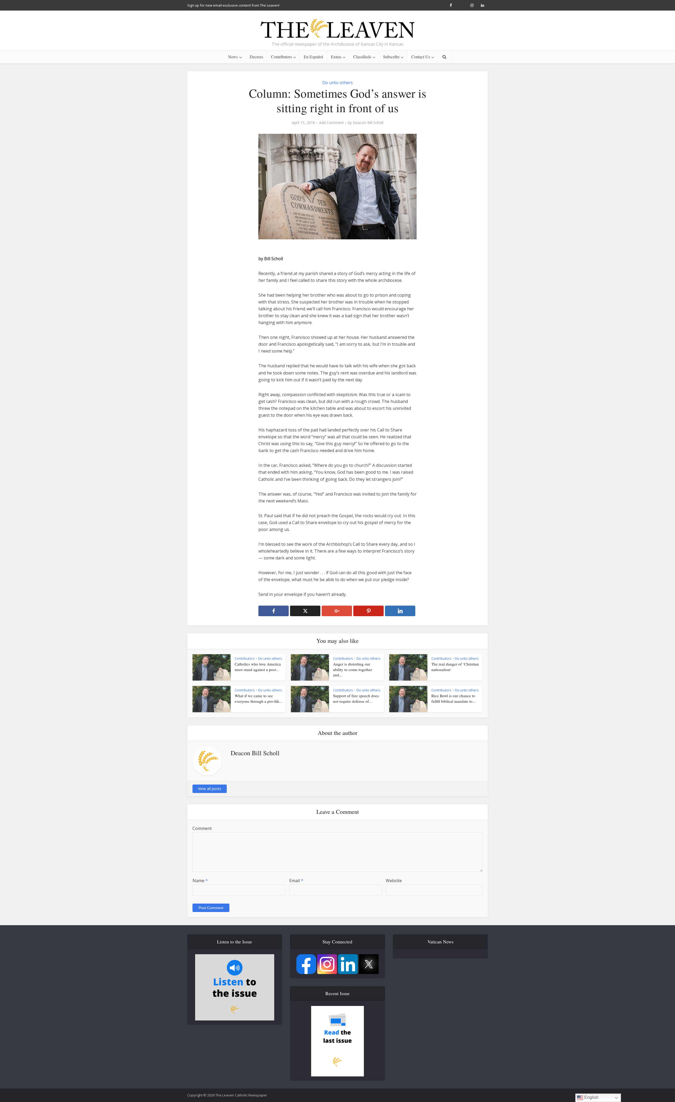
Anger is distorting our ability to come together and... (352, 669)
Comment (202, 828)
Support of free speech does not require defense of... (356, 698)
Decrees (256, 56)
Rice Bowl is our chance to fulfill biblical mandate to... (453, 698)
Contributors (281, 56)
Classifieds (362, 56)
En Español (313, 56)
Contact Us (420, 56)
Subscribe (391, 56)
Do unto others (337, 83)
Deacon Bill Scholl (368, 122)
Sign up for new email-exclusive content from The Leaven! (233, 5)
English (591, 1097)
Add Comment (331, 122)
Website (394, 881)
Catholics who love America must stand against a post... (258, 666)
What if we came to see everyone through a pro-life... (258, 698)
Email (296, 881)
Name (200, 881)
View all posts (209, 788)
